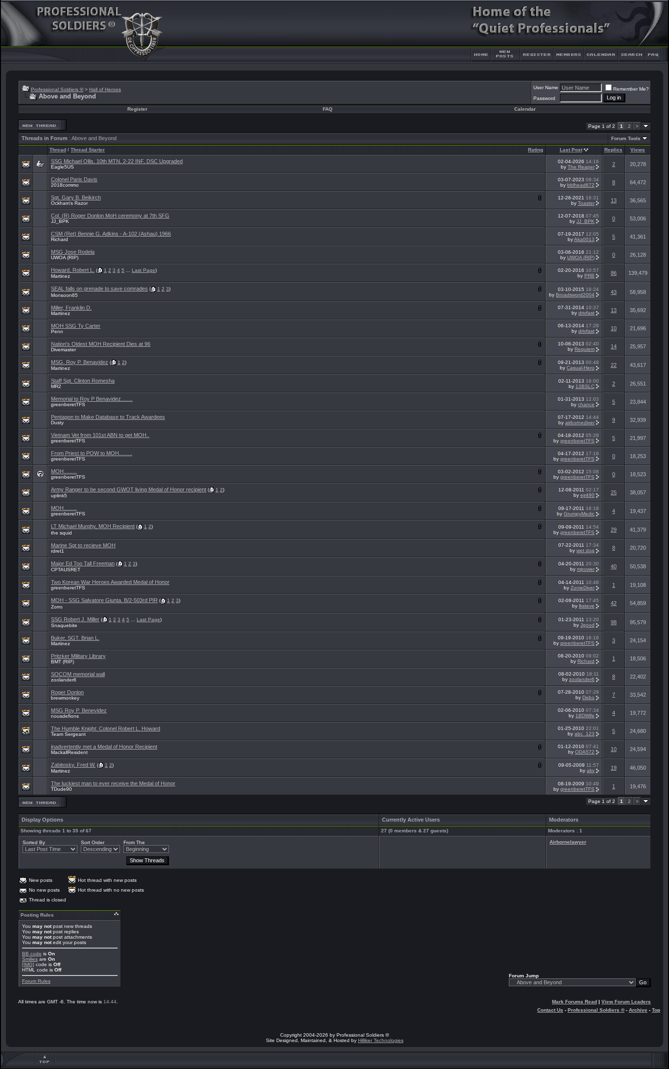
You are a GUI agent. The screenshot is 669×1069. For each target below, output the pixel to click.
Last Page (143, 270)
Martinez (60, 276)
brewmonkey (65, 698)
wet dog (585, 550)
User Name (545, 87)
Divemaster (63, 349)
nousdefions (65, 716)
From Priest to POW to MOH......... (91, 453)
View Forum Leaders (626, 1001)
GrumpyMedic (579, 513)
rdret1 (57, 551)
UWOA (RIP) (64, 257)
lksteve (587, 605)
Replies (613, 149)
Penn (57, 331)
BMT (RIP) (62, 661)
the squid (61, 532)
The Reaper (581, 167)
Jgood (587, 625)
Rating (535, 149)
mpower (586, 569)
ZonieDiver (583, 587)
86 (614, 273)
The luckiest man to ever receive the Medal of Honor (113, 783)
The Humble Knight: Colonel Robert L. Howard (105, 728)
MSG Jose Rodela (73, 252)
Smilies (30, 959)
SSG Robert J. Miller (75, 619)
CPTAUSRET (65, 569)
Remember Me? (631, 89)
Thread (57, 149)
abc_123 (584, 733)
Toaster (586, 203)
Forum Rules (36, 981)
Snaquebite (64, 625)
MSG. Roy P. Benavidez (79, 362)
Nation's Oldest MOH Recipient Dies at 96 (100, 344)
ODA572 (585, 751)
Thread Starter (88, 149)
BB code (32, 953)
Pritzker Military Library (78, 656)
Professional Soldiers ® (57, 89)
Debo (588, 697)
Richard (59, 239)
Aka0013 (584, 239)
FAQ (328, 109)
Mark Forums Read (574, 1001)
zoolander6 (63, 679)
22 (614, 365)
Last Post (571, 149)
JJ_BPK (60, 221)
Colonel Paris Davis (74, 179)
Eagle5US (62, 167)
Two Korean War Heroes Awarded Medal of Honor (110, 582)
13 (614, 200)
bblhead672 (581, 185)
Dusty (57, 422)
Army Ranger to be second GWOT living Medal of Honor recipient (128, 489)
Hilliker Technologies (381, 1040)
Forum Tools (626, 138)
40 (614, 566)
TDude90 (61, 789)
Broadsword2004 (575, 294)
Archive (638, 1010)
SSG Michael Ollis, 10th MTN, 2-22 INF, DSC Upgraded (117, 161)
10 (614, 328)
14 (614, 346)
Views (637, 149)
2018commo (65, 185)
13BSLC (585, 386)
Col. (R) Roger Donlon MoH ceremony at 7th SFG (110, 216)
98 (614, 622)
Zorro (57, 606)
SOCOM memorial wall (78, 674)
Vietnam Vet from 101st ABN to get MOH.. (100, 435)
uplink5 (59, 495)
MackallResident (69, 752)
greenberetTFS (68, 404)
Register (137, 109)
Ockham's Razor (69, 203)
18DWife (585, 715)
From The (134, 842)
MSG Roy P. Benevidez (79, 710)
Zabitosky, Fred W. (73, 765)
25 (614, 492)
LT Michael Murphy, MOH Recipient (93, 526)
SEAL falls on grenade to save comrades (99, 289)
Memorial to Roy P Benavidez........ (92, 399)
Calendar (525, 109)
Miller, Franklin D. (71, 308)
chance (586, 404)
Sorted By (34, 842)
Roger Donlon (67, 692)
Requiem (584, 349)
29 (614, 530)
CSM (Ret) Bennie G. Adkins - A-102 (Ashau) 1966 (111, 234)
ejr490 (587, 495)
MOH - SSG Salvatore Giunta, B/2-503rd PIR (104, 600)
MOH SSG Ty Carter (75, 326)
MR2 (56, 386)
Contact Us (550, 1010)
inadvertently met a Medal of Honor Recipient (104, 747)
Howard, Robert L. (73, 270)
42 (614, 603)
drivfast (586, 313)
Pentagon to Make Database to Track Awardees (108, 417)
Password (544, 98)
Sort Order (92, 842)
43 (614, 292)
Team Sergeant (68, 734)
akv (591, 770)
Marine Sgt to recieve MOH (83, 545)
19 (614, 768)
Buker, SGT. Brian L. (75, 638)
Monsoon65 (64, 295)
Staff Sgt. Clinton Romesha (83, 381)
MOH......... (64, 471)
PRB (589, 275)
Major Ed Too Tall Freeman (83, 563)
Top (656, 1010)
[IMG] (28, 964)
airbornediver (580, 422)
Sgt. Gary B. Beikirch (76, 197)
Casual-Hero (581, 367)
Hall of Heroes (105, 89)
